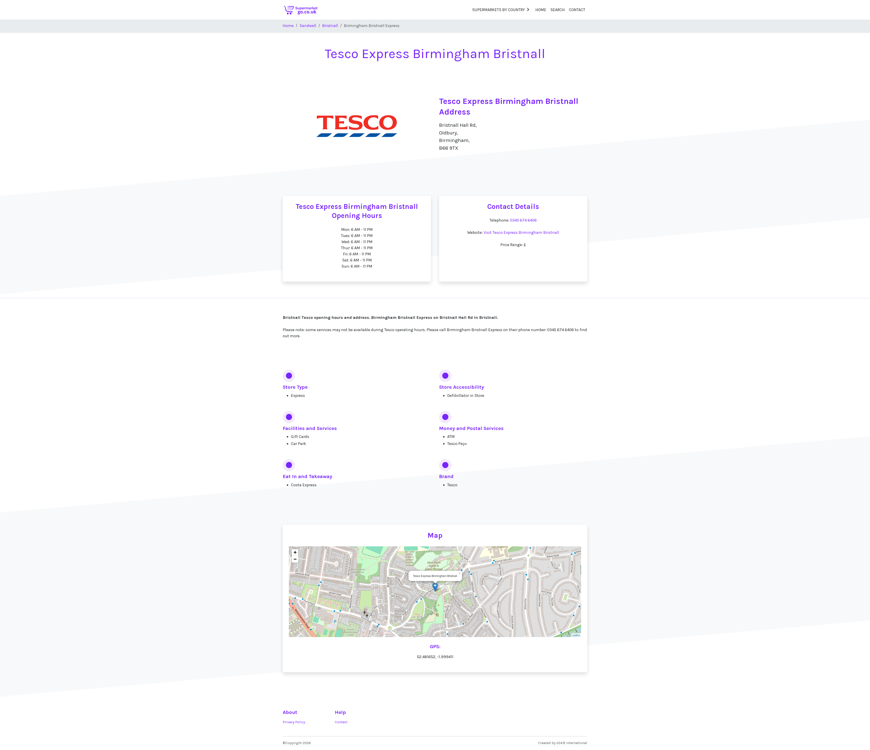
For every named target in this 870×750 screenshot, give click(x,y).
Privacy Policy (294, 722)
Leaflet (576, 635)
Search (557, 9)
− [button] (295, 559)
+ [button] (295, 552)
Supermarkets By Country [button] (498, 9)
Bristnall (330, 25)
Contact (577, 9)
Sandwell (308, 25)
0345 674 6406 (523, 220)
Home (540, 9)
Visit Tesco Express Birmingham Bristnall (521, 232)
